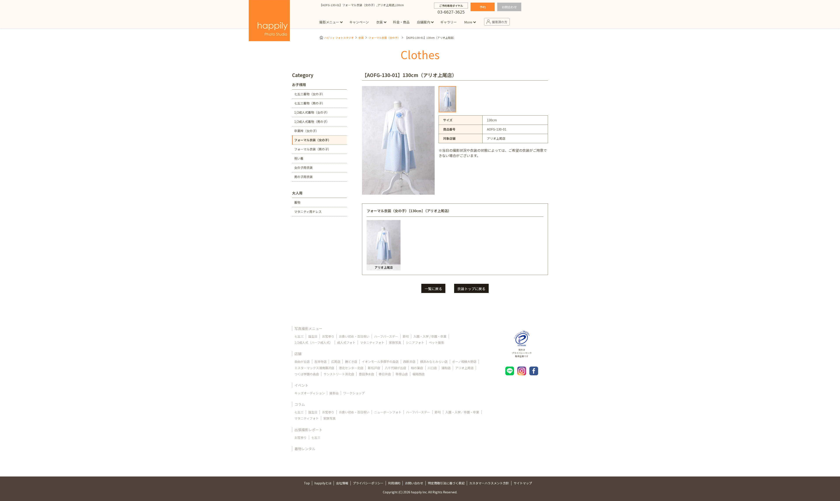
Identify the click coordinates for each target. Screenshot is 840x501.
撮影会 (334, 393)
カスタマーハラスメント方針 (489, 483)
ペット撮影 (436, 342)
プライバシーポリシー (368, 483)
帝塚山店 (402, 374)
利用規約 (394, 483)
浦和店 (446, 368)
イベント (301, 385)
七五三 (299, 336)
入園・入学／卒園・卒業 (462, 412)
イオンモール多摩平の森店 (380, 361)
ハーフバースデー (386, 336)
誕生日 (312, 336)
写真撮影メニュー (308, 328)
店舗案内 (423, 22)
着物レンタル (304, 448)
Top (307, 483)
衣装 (379, 22)
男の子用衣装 (303, 177)
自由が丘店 (302, 361)
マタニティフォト (372, 342)
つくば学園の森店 (306, 374)
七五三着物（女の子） (309, 94)
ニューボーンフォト (387, 412)
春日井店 (385, 374)
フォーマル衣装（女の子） (384, 37)
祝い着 (298, 158)
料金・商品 (401, 22)
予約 (483, 7)
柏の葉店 (417, 368)
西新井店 (409, 361)
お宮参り (328, 336)
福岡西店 (418, 374)
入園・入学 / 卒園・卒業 (429, 336)
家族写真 (395, 342)
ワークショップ (354, 393)
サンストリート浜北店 (339, 374)
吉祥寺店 (320, 361)
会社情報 (342, 483)
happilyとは (322, 483)
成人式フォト (346, 342)
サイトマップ (523, 483)
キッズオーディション (309, 393)
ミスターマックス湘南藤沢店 (314, 368)
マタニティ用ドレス (308, 211)
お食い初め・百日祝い (354, 336)
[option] (447, 99)
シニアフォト (415, 342)
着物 (297, 202)
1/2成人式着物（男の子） (311, 121)
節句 (406, 336)
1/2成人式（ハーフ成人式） (313, 342)
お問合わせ (509, 7)
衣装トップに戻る (471, 288)
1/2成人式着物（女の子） (311, 112)
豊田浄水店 (366, 374)
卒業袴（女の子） (306, 131)
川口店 (432, 368)
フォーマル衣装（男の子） (312, 149)
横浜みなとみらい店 (434, 361)
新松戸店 (374, 368)
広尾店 (335, 361)
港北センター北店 (351, 368)
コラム (299, 404)
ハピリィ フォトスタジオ (339, 37)
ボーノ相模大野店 (464, 361)
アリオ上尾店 (464, 368)
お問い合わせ (414, 483)
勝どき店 (351, 361)
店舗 (297, 353)
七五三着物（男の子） (309, 103)
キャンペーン (359, 22)
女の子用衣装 (303, 167)
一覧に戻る (433, 288)
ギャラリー (448, 22)
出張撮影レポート (308, 429)
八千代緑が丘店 (395, 368)
